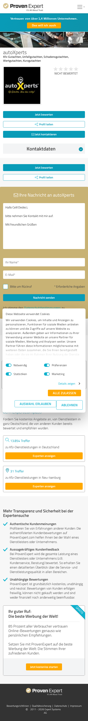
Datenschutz (60, 706)
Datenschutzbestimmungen (42, 308)
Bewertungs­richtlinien (18, 706)
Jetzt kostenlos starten (44, 667)
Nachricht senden (44, 297)
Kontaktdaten (41, 148)
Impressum (76, 706)
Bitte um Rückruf (21, 286)
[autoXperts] (22, 85)
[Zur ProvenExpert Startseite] (23, 7)
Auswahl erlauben (35, 403)
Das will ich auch (44, 25)
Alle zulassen (64, 393)
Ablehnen (69, 405)
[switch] (47, 365)
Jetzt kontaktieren (45, 134)
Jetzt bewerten (44, 114)
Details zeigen (66, 383)
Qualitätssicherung (41, 706)
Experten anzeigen (44, 456)
